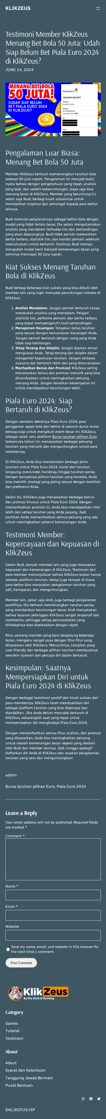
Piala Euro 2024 (71, 786)
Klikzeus (18, 8)
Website (12, 926)
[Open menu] (98, 8)
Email (11, 906)
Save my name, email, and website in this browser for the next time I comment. (55, 949)
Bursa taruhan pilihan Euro (74, 436)
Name (11, 886)
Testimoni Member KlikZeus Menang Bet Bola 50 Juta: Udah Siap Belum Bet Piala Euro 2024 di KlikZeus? (52, 47)
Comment (15, 836)
